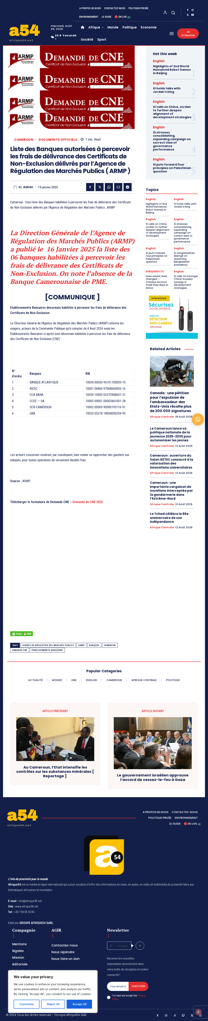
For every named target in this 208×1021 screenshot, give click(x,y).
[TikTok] (174, 1015)
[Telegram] (128, 187)
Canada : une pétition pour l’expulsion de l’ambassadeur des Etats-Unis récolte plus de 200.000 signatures (171, 402)
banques (94, 645)
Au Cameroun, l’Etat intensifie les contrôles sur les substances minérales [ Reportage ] (55, 771)
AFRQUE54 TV (155, 271)
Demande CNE (19, 650)
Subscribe (138, 986)
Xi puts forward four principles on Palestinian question (172, 167)
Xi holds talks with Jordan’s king (167, 90)
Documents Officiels (58, 139)
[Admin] (15, 187)
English (159, 61)
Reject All (53, 1004)
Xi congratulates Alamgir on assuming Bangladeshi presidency (184, 258)
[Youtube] (192, 15)
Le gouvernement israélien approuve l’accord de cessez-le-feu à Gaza (152, 777)
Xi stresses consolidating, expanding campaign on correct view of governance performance (172, 141)
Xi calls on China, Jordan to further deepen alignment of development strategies (172, 112)
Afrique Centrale (162, 416)
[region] (53, 991)
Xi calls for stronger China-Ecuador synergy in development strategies (186, 282)
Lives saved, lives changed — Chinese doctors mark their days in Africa (157, 282)
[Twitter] (187, 15)
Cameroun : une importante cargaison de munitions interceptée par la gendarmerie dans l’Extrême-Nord (171, 491)
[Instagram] (192, 10)
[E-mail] (118, 187)
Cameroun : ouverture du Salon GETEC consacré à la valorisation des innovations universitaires (171, 461)
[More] (140, 946)
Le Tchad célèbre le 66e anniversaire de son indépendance (169, 518)
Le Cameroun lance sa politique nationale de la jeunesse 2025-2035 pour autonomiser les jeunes (171, 434)
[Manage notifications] (198, 1012)
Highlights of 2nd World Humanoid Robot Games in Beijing (172, 69)
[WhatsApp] (109, 187)
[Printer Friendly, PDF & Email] (21, 635)
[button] (173, 12)
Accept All (79, 1004)
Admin (28, 187)
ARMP (81, 645)
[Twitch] (183, 1015)
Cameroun (23, 139)
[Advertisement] (72, 583)
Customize (27, 1004)
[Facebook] (187, 10)
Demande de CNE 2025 (88, 502)
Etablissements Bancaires (47, 650)
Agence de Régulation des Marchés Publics (48, 645)
